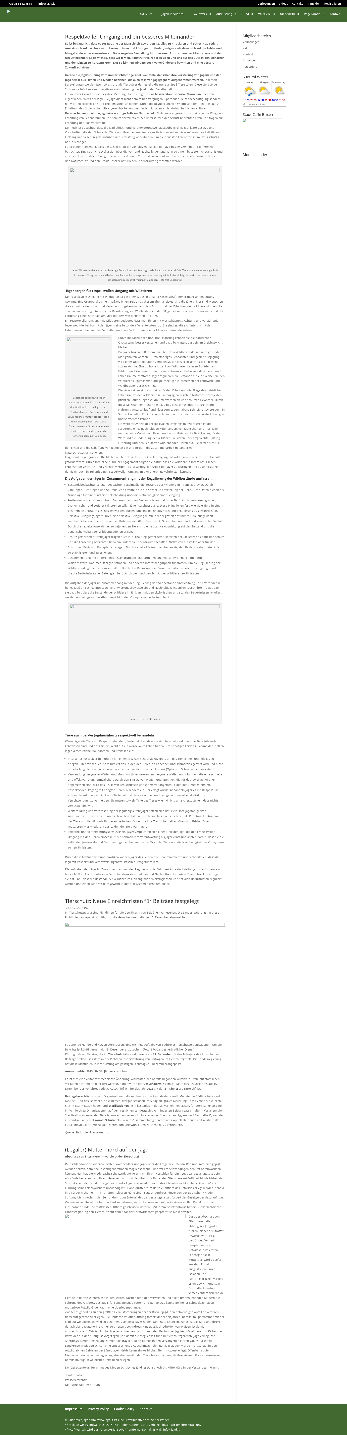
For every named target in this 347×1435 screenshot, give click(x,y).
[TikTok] (280, 1420)
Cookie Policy (124, 1409)
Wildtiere (264, 14)
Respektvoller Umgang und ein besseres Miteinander (130, 36)
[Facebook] (254, 1420)
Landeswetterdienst (255, 104)
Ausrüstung (224, 14)
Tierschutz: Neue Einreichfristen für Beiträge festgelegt (132, 901)
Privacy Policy (98, 1409)
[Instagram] (271, 1420)
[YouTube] (263, 1420)
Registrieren (332, 3)
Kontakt (297, 3)
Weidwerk (200, 14)
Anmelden (313, 3)
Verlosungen (266, 3)
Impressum (74, 1409)
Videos (283, 3)
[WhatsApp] (245, 1420)
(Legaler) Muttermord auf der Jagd (107, 1149)
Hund (245, 14)
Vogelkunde (312, 14)
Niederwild (287, 14)
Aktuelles (146, 14)
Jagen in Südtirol (173, 14)
